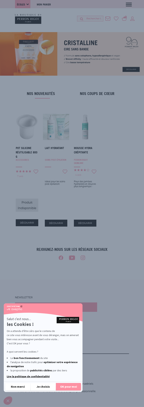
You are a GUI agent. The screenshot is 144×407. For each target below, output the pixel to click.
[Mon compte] (132, 18)
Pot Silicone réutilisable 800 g (26, 152)
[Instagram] (83, 258)
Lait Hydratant (54, 148)
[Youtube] (72, 258)
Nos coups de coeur (97, 93)
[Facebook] (61, 258)
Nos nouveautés (41, 93)
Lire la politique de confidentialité (28, 376)
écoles (21, 4)
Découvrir (27, 222)
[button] (7, 400)
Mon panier (44, 4)
